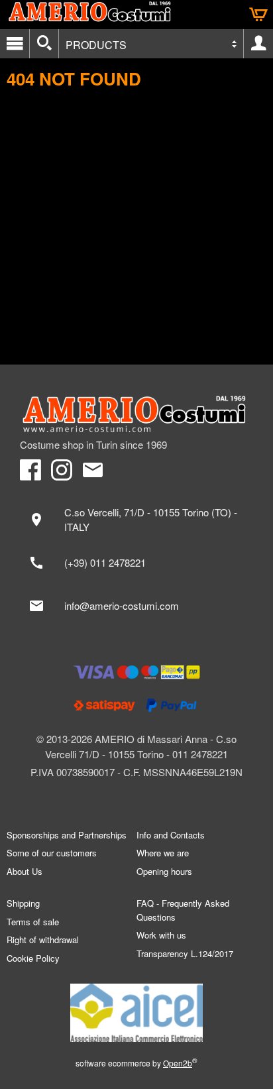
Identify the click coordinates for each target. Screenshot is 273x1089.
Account (258, 43)
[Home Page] (136, 414)
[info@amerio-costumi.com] (136, 605)
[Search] (44, 43)
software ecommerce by (136, 1062)
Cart (258, 14)
